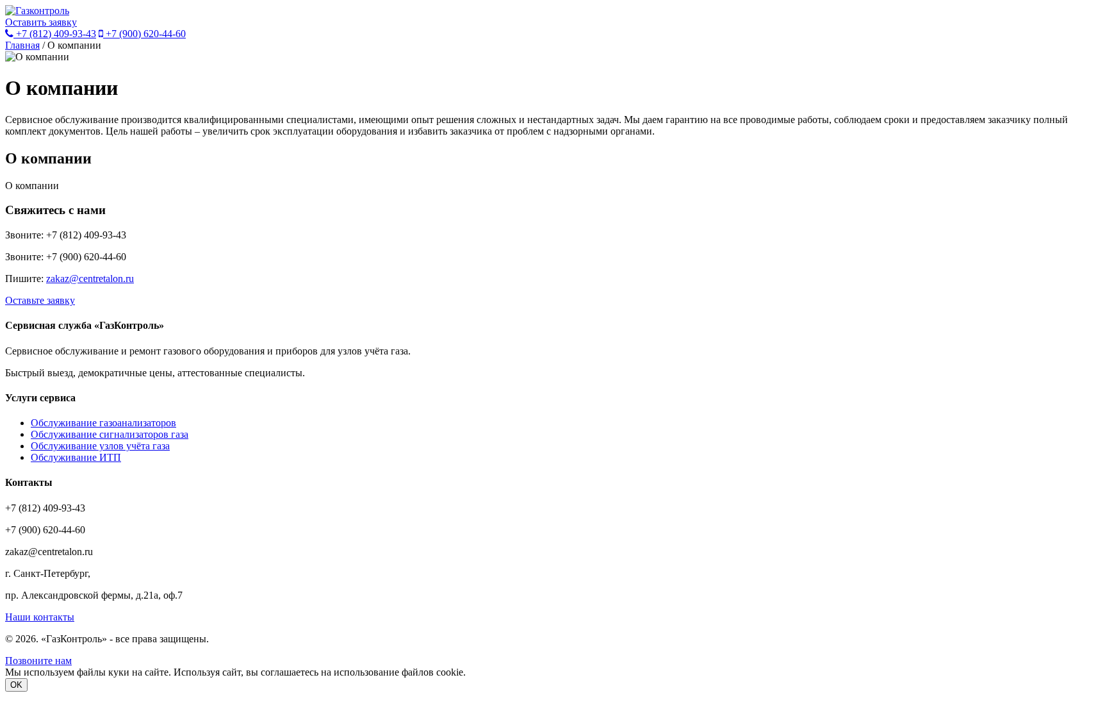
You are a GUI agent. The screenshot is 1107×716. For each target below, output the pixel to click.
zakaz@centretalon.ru (90, 278)
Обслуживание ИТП (76, 457)
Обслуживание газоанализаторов (103, 422)
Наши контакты (39, 617)
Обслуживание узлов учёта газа (100, 445)
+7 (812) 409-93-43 (54, 33)
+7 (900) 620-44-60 (144, 33)
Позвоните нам (38, 660)
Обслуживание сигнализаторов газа (109, 434)
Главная (22, 45)
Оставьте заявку (40, 300)
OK (16, 685)
